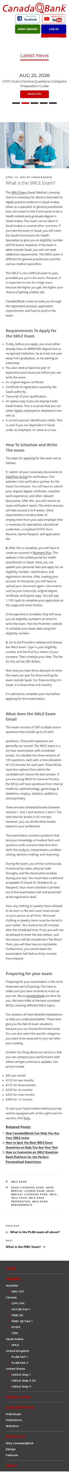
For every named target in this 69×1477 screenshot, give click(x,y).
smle (53, 1194)
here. (27, 1118)
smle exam (19, 1198)
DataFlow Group (16, 477)
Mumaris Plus (42, 552)
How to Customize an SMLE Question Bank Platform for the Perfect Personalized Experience (32, 1157)
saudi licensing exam (27, 1187)
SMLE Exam (19, 192)
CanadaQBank (42, 177)
